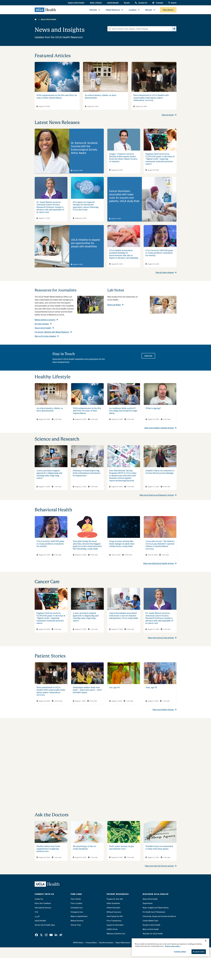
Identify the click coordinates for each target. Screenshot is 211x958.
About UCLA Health (48, 19)
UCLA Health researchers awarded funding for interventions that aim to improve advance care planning (123, 254)
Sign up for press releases (45, 336)
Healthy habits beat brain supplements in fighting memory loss (48, 848)
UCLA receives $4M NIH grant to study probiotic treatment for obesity (159, 253)
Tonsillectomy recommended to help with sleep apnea (159, 847)
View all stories (168, 114)
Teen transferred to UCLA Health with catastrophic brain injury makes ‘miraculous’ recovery (151, 97)
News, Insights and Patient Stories (156, 907)
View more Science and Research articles (156, 495)
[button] (76, 3)
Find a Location (76, 903)
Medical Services (77, 920)
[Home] (35, 19)
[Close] (205, 940)
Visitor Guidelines (113, 903)
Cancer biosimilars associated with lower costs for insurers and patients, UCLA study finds (123, 615)
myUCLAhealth (113, 3)
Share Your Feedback (43, 903)
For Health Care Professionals (154, 912)
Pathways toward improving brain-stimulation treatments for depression (86, 473)
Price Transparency (114, 920)
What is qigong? (153, 408)
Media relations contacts (45, 319)
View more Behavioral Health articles (158, 563)
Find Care (93, 10)
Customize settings (180, 951)
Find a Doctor (168, 10)
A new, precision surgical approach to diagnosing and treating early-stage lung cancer (49, 474)
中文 (36, 912)
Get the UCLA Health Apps (45, 925)
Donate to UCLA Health (151, 925)
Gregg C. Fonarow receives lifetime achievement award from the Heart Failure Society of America (123, 158)
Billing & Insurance (114, 912)
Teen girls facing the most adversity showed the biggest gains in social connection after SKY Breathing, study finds (87, 545)
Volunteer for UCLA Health (153, 933)
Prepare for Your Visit (115, 899)
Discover (148, 10)
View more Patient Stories (163, 709)
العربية (37, 916)
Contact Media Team (150, 920)
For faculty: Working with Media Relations (52, 332)
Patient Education (113, 907)
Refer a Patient (96, 3)
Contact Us (142, 3)
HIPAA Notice (78, 942)
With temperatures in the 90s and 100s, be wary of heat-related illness (56, 96)
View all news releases (165, 272)
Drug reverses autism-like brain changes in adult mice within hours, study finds (122, 543)
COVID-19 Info (112, 929)
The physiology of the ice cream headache (84, 847)
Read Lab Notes (114, 304)
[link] (69, 151)
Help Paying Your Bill (115, 916)
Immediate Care (77, 907)
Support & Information (115, 925)
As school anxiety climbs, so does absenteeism (50, 409)
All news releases (42, 323)
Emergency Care (77, 912)
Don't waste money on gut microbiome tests (121, 847)
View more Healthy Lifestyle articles (159, 427)
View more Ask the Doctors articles (159, 865)
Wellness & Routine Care (116, 933)
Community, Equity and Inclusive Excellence (159, 916)
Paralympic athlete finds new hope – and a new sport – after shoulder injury (87, 690)
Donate (127, 3)
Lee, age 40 (114, 687)
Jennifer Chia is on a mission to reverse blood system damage (159, 471)
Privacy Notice (91, 942)
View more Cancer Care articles (161, 637)
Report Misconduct (123, 942)
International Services (43, 907)
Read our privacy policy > (173, 946)
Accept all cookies (198, 952)
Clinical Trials (76, 925)
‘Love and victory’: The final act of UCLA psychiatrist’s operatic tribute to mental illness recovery (160, 545)
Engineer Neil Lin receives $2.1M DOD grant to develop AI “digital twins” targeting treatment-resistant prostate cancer (159, 159)
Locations (132, 10)
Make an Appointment (79, 916)
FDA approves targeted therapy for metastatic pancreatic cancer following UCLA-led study (85, 206)
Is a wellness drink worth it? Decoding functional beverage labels (123, 410)
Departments (148, 903)
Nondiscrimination (106, 942)
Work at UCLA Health (151, 929)
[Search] (174, 28)
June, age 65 (151, 687)
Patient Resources (113, 10)
